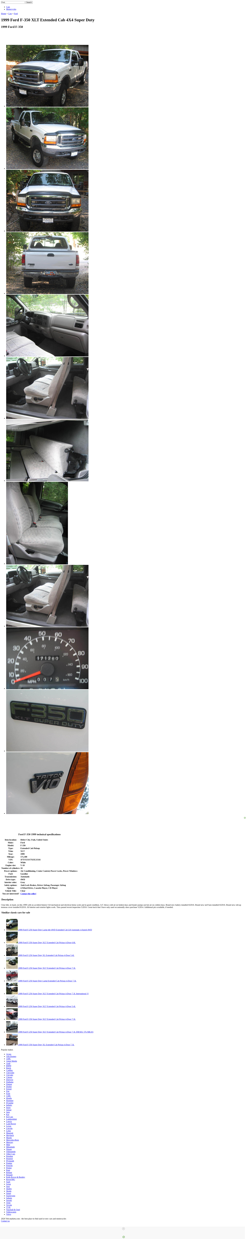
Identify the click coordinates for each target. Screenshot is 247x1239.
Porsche (9, 1165)
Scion (8, 1184)
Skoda (8, 1191)
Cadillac (9, 1070)
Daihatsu (9, 1082)
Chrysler (9, 1075)
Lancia (9, 1121)
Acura (8, 1054)
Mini (8, 1145)
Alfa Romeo (11, 1056)
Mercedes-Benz (12, 1140)
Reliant (9, 1172)
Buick (8, 1068)
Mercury (9, 1142)
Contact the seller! (28, 894)
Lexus (8, 1126)
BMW (8, 1066)
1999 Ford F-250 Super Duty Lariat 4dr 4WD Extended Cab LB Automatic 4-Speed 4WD (55, 930)
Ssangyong (10, 1196)
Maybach (10, 1135)
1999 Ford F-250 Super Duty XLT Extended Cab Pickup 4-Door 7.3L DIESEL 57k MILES (55, 1032)
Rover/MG (10, 1179)
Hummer (9, 1100)
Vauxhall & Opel (13, 1210)
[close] (123, 1228)
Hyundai (9, 1103)
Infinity (9, 1105)
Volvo (8, 1214)
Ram (8, 1170)
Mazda (9, 1138)
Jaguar (8, 1110)
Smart (8, 1193)
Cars (8, 7)
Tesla (8, 1203)
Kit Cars (9, 1117)
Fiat (7, 1091)
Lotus (8, 1131)
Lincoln (9, 1128)
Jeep (8, 1112)
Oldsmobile (11, 1152)
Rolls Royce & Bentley (15, 1177)
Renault (9, 1175)
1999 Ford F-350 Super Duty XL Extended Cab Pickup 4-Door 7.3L (46, 1045)
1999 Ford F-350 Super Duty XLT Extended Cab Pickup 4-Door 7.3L (47, 1019)
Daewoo (9, 1080)
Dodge (9, 1087)
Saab (8, 1182)
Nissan (9, 1149)
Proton (9, 1168)
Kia (7, 1114)
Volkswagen (11, 1212)
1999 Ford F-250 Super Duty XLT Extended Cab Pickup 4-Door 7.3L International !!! (53, 994)
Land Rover (11, 1124)
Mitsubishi (10, 1147)
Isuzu (8, 1107)
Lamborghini (11, 1119)
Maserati (9, 1133)
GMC (8, 1096)
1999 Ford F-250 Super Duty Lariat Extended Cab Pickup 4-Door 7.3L (47, 981)
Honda (9, 1098)
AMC (8, 1059)
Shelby (9, 1189)
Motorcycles (11, 9)
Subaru (9, 1198)
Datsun (9, 1084)
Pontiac (9, 1163)
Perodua (9, 1156)
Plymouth (10, 1161)
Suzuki (9, 1200)
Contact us (5, 1221)
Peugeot (9, 1158)
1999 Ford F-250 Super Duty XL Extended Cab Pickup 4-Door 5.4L (46, 955)
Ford (8, 1093)
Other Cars (10, 1154)
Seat (8, 1186)
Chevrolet (10, 1073)
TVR (8, 1207)
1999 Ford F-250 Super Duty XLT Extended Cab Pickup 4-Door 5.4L (47, 1006)
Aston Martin (11, 1061)
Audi (8, 1063)
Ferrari (9, 1089)
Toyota (9, 1205)
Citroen (9, 1077)
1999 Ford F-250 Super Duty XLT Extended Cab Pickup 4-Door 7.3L (47, 968)
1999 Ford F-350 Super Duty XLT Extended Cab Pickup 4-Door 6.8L (47, 942)
